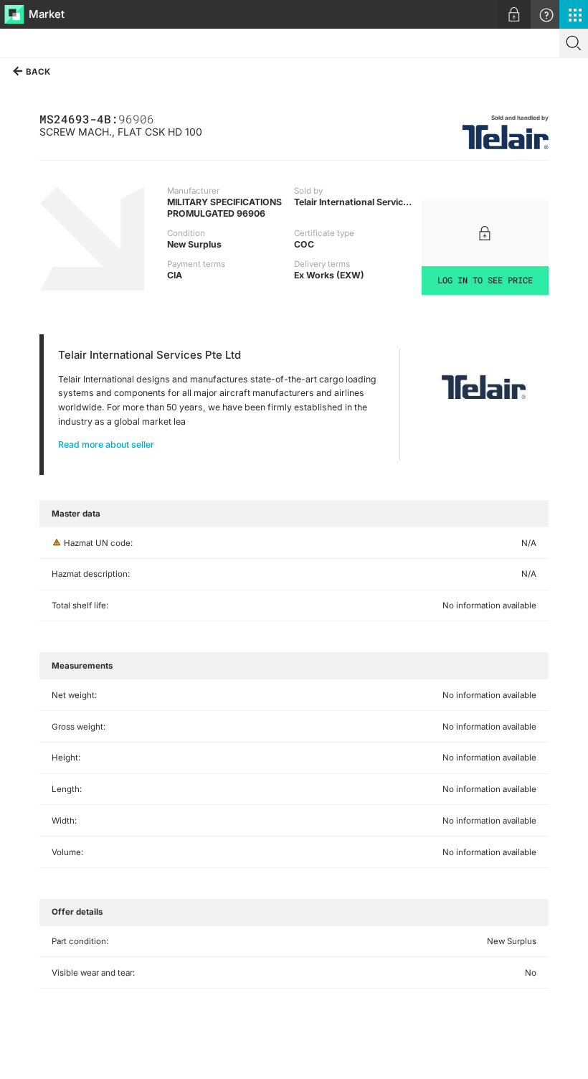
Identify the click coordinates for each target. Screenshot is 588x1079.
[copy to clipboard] (161, 118)
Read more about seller (106, 444)
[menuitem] (514, 14)
